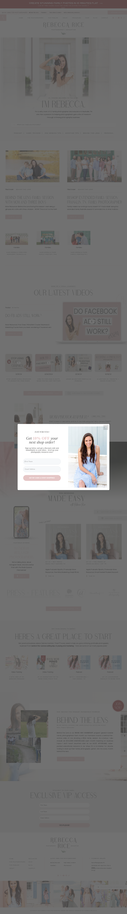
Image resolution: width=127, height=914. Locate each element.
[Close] (105, 427)
